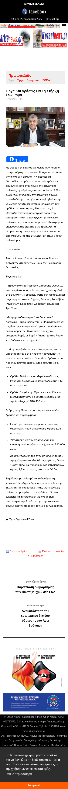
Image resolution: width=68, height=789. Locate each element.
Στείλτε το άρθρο (18, 551)
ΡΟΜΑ (46, 80)
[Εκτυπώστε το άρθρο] (39, 551)
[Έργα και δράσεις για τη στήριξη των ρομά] (35, 127)
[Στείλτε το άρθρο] (7, 551)
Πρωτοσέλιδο (20, 76)
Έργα (20, 80)
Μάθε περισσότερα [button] (19, 774)
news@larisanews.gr (34, 731)
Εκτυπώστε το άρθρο (53, 551)
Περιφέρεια (33, 80)
